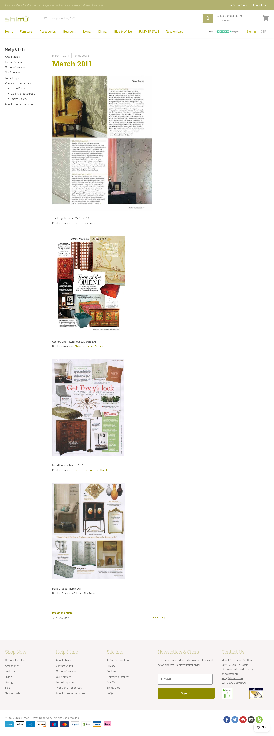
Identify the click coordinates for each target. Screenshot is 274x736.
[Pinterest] (243, 719)
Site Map (112, 682)
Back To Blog (158, 617)
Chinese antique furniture (90, 346)
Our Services (12, 72)
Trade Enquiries (14, 78)
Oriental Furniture (15, 660)
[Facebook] (227, 719)
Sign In (251, 31)
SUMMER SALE (148, 31)
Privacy (111, 666)
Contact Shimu (13, 62)
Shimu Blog (113, 687)
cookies (74, 718)
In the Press (18, 88)
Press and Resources (18, 83)
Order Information (16, 67)
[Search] (207, 18)
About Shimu (12, 57)
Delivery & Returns (118, 677)
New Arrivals (174, 31)
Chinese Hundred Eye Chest (90, 470)
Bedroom (69, 31)
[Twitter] (235, 719)
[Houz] (259, 719)
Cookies (111, 671)
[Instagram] (251, 719)
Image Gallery (19, 99)
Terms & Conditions (118, 660)
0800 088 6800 (232, 16)
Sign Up (186, 693)
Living (87, 31)
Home (9, 31)
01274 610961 (224, 20)
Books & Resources (23, 93)
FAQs (110, 693)
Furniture (26, 31)
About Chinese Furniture (19, 104)
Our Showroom (237, 5)
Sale (7, 687)
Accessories (48, 31)
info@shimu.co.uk (232, 678)
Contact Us (259, 5)
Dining (103, 31)
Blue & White (123, 31)
